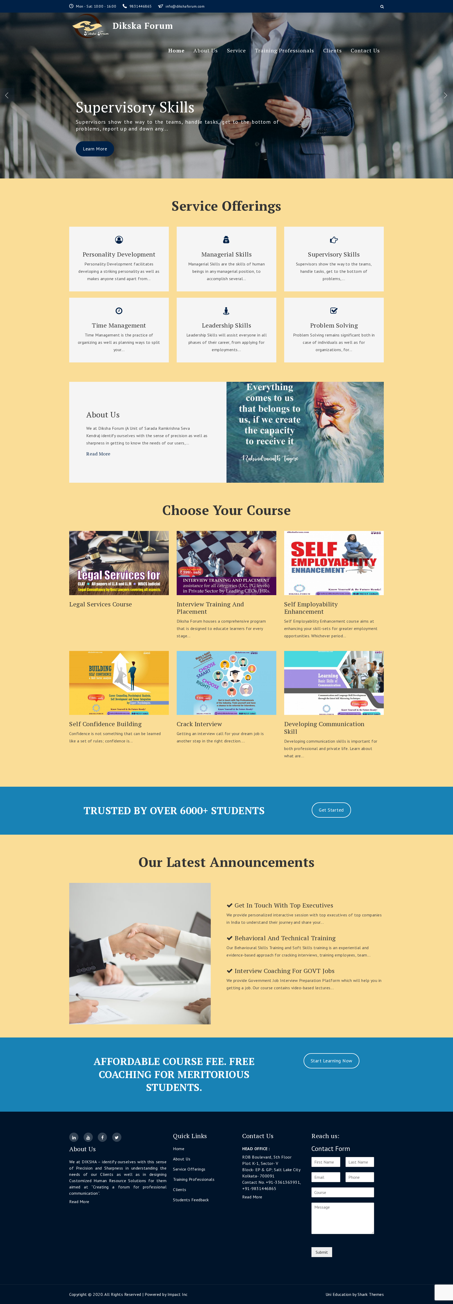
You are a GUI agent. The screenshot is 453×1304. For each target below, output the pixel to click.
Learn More (95, 149)
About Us (205, 50)
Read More (98, 453)
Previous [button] (7, 95)
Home (176, 50)
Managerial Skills (226, 254)
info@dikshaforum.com (185, 6)
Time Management (119, 325)
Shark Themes (371, 1294)
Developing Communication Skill (324, 727)
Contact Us (365, 50)
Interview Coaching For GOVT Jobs (284, 971)
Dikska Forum (143, 25)
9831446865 (141, 6)
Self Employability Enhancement (311, 608)
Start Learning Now (331, 1061)
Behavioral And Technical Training (284, 938)
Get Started (331, 810)
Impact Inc (178, 1294)
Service (236, 50)
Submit (322, 1252)
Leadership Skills (226, 325)
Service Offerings (189, 1169)
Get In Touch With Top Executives (283, 905)
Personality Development (119, 254)
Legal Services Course (100, 604)
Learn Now (119, 562)
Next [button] (446, 95)
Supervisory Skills (334, 254)
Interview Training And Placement (210, 608)
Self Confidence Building (105, 724)
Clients (332, 50)
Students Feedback (191, 1199)
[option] (226, 95)
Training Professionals (284, 50)
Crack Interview (199, 724)
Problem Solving (131, 107)
